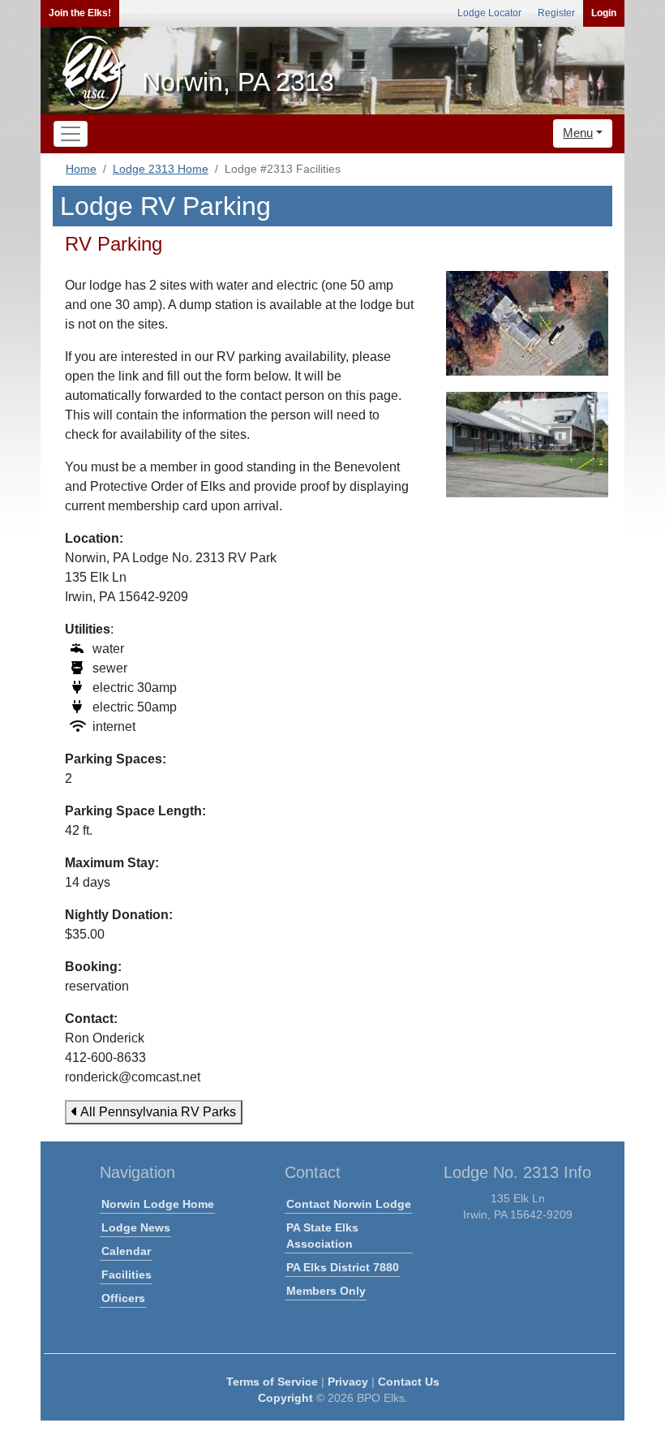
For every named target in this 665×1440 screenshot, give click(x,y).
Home (81, 168)
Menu (578, 133)
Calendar (126, 1250)
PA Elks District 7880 (342, 1267)
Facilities (126, 1274)
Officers (123, 1298)
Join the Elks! (80, 13)
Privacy (348, 1381)
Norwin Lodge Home (157, 1203)
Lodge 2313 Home (160, 168)
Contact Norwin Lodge (348, 1203)
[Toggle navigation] (71, 134)
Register (556, 13)
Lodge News (135, 1227)
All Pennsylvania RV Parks (157, 1112)
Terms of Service (272, 1381)
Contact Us (409, 1381)
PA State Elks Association (322, 1235)
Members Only (326, 1290)
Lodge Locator (489, 13)
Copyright (285, 1397)
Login (603, 13)
